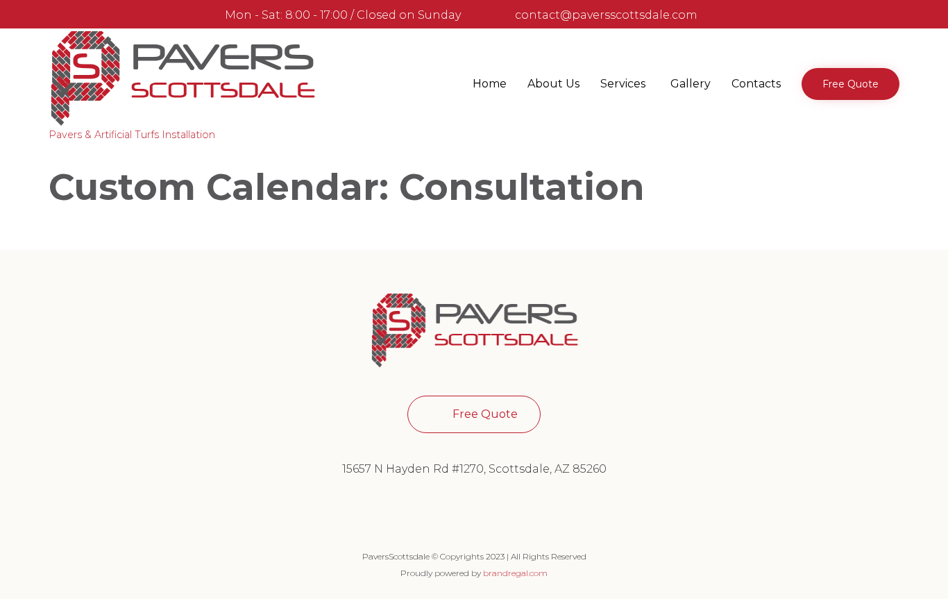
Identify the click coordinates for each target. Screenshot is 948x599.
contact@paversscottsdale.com (606, 15)
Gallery (690, 83)
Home (490, 83)
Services (622, 83)
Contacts (756, 83)
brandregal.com (515, 573)
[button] (850, 84)
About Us (553, 83)
